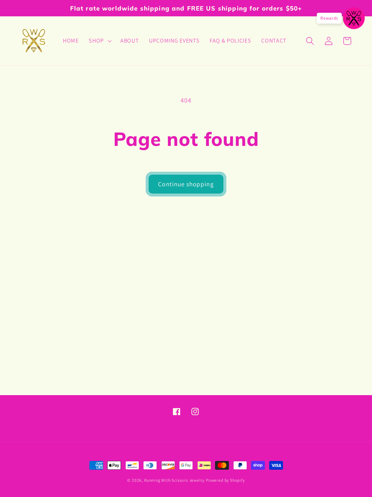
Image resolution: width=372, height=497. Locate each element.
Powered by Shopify (225, 480)
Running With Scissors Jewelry (174, 480)
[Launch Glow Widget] (354, 18)
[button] (99, 40)
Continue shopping (186, 184)
